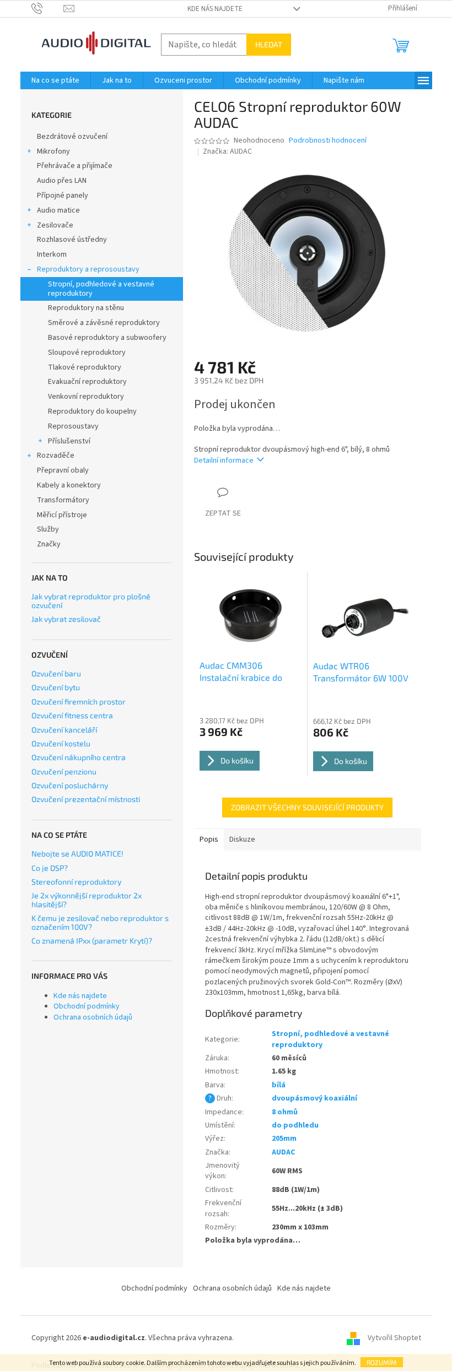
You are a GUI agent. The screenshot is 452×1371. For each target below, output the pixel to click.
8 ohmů (285, 1112)
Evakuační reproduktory (87, 381)
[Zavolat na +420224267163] (47, 8)
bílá (279, 1085)
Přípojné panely (62, 195)
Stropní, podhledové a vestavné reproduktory (101, 289)
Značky (49, 544)
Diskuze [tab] (242, 839)
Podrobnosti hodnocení (328, 141)
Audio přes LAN (62, 180)
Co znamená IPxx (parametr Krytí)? (91, 940)
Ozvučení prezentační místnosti (85, 799)
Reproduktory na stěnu (86, 307)
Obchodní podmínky (86, 1006)
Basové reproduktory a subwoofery (107, 337)
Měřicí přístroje (62, 515)
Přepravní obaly (63, 470)
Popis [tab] (209, 839)
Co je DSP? (49, 868)
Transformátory (63, 500)
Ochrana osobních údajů (92, 1017)
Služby (48, 529)
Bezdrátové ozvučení (72, 136)
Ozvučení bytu (55, 687)
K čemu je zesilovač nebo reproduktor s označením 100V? (100, 922)
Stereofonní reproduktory (76, 881)
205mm (284, 1138)
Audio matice (58, 210)
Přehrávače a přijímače (74, 165)
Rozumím (382, 1362)
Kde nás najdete (215, 9)
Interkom (52, 254)
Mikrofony (53, 151)
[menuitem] (55, 80)
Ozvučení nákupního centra (78, 757)
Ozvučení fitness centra (72, 715)
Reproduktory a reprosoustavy (88, 269)
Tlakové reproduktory (84, 367)
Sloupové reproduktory (87, 352)
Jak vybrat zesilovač (66, 619)
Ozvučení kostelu (60, 743)
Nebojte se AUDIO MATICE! (77, 853)
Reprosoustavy (73, 426)
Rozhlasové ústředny (72, 239)
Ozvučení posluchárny (69, 785)
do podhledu (295, 1125)
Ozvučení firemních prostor (78, 701)
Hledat (268, 44)
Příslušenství (69, 441)
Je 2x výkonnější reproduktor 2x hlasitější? (86, 899)
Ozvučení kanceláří (64, 729)
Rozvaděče (55, 455)
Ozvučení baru (56, 673)
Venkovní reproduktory (86, 396)
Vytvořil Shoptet (394, 1337)
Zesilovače (55, 225)
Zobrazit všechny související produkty (307, 807)
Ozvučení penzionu (63, 771)
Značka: (227, 151)
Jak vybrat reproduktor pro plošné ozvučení (90, 600)
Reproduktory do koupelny (92, 411)
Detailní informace (224, 460)
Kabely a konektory (69, 485)
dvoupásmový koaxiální (314, 1098)
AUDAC (283, 1152)
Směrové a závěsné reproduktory (104, 322)
